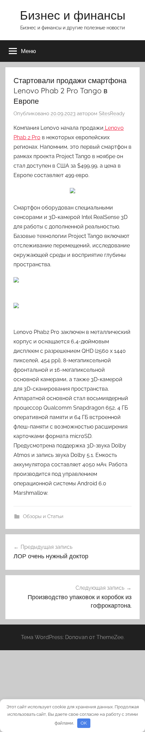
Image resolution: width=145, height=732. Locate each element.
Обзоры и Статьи (43, 516)
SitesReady (112, 114)
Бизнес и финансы (72, 15)
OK (84, 723)
